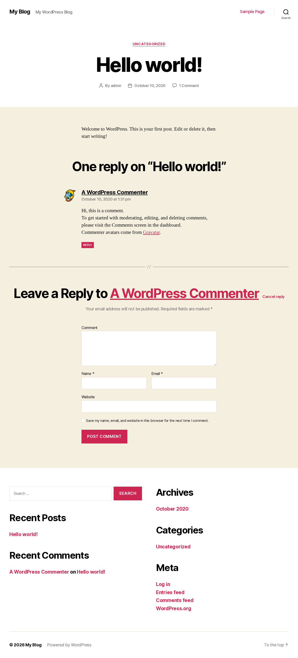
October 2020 (172, 509)
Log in (163, 584)
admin (116, 85)
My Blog (19, 11)
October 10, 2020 (150, 85)
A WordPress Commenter (184, 293)
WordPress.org (173, 608)
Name (87, 374)
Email (157, 374)
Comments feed (175, 600)
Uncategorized (149, 44)
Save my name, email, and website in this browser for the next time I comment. (147, 421)
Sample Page (252, 11)
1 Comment (189, 85)
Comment (89, 328)
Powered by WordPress (69, 644)
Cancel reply (273, 296)
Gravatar (151, 232)
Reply (87, 245)
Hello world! (23, 534)
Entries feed (170, 592)
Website (88, 397)
